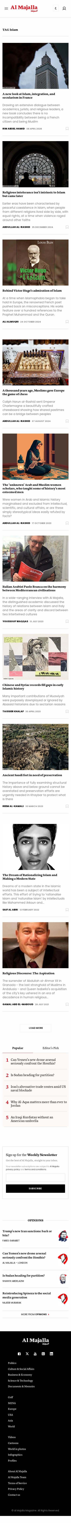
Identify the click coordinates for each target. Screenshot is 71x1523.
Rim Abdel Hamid (13, 128)
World (11, 1426)
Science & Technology (20, 1380)
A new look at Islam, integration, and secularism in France (28, 96)
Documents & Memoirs (21, 1386)
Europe (12, 1409)
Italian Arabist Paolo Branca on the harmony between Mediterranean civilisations (34, 588)
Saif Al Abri (10, 909)
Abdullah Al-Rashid (16, 227)
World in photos (17, 1449)
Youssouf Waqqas (15, 621)
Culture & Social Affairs (21, 1369)
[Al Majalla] (35, 558)
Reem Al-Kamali (13, 806)
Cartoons (13, 1443)
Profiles (12, 1460)
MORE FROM (34, 1314)
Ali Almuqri (10, 321)
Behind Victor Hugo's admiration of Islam (32, 291)
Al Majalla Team (17, 1477)
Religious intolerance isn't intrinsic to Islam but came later (33, 194)
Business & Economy (20, 1374)
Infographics (15, 1454)
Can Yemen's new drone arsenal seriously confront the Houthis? (33, 1061)
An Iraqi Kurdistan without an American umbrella (32, 1119)
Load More (35, 1028)
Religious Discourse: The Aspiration (28, 973)
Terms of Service (17, 1483)
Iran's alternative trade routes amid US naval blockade (38, 1088)
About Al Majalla (17, 1471)
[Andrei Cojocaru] (35, 656)
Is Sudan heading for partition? (32, 1075)
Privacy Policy (16, 1489)
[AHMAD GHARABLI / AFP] (35, 164)
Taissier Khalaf (13, 711)
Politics (12, 1363)
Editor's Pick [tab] (51, 1048)
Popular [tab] (17, 1048)
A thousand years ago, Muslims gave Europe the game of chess (33, 392)
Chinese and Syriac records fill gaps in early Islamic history (32, 687)
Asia (10, 1420)
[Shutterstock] (35, 362)
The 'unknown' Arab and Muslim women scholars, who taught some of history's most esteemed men (33, 488)
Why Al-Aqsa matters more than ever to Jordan (39, 1104)
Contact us (14, 1495)
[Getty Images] (35, 747)
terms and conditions (35, 1169)
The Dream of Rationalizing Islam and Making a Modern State (29, 877)
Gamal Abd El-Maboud (17, 1004)
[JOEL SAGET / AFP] (35, 66)
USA (10, 1415)
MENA (12, 1403)
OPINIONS (35, 1220)
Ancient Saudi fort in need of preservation (32, 775)
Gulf (10, 1397)
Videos (12, 1437)
